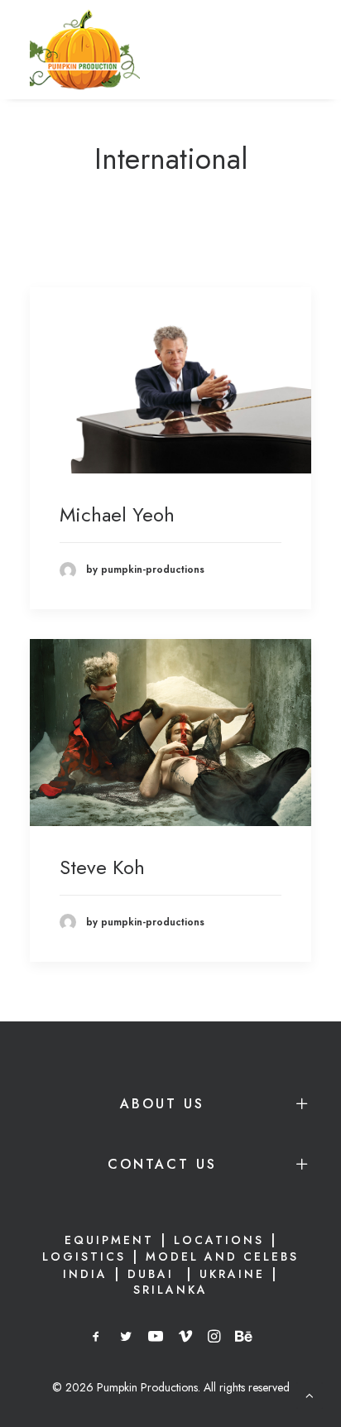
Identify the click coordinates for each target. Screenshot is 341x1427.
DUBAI (153, 1274)
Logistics (84, 1256)
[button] (170, 380)
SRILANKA (170, 1289)
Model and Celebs (222, 1256)
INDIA (85, 1274)
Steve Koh (102, 867)
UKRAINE (232, 1274)
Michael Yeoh (117, 514)
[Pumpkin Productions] (85, 49)
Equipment (109, 1240)
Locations (219, 1240)
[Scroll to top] (309, 1394)
